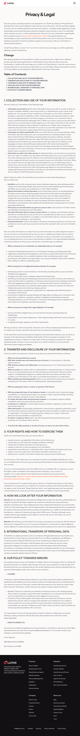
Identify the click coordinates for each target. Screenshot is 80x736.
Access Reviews (34, 688)
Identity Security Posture (61, 672)
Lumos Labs (32, 716)
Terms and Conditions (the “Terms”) (35, 36)
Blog (55, 699)
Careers (31, 706)
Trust (55, 719)
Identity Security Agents (36, 672)
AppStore (32, 682)
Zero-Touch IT (58, 675)
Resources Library (59, 703)
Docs (55, 716)
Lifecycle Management (36, 678)
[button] (74, 3)
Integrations (32, 685)
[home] (9, 3)
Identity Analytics (34, 675)
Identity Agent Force (35, 669)
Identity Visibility (59, 669)
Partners (31, 712)
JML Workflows (58, 682)
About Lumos (33, 699)
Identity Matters (59, 709)
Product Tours (58, 712)
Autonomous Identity (60, 706)
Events (31, 709)
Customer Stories (34, 703)
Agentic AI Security (59, 678)
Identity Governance (60, 665)
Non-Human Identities (60, 685)
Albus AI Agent (33, 665)
